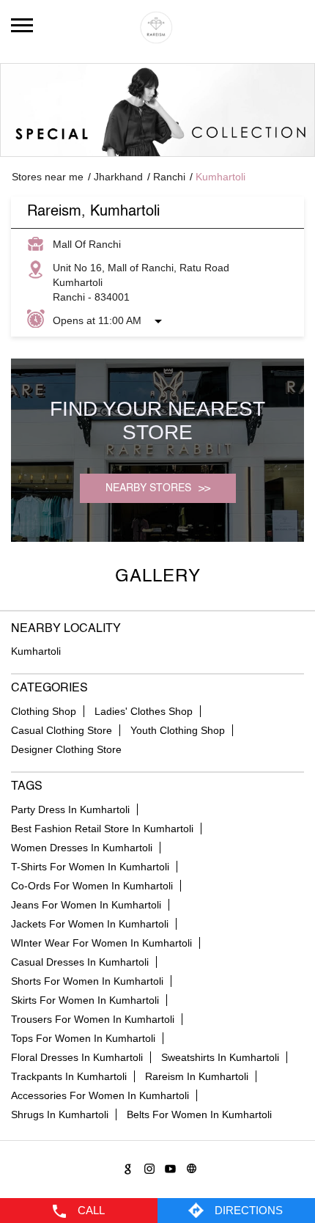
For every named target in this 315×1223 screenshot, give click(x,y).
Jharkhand (118, 177)
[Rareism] (157, 27)
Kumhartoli (36, 651)
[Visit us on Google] (125, 1166)
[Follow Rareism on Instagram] (147, 1166)
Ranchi (169, 177)
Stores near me (48, 177)
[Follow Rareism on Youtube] (168, 1166)
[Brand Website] (189, 1166)
